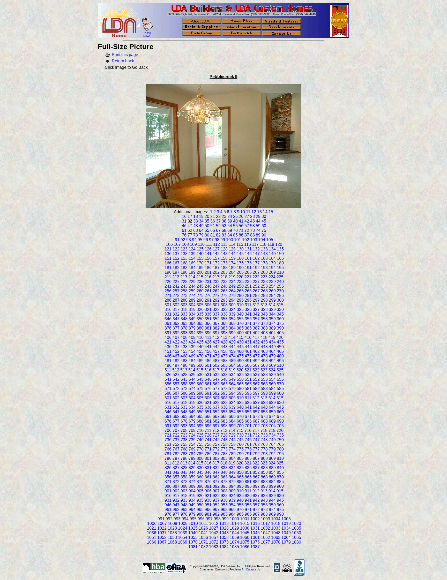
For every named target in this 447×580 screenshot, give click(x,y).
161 (248, 258)
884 (272, 481)
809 (272, 458)
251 (248, 286)
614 (272, 398)
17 (190, 216)
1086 (244, 547)
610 (240, 398)
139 (192, 253)
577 (216, 388)
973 (264, 509)
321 (208, 309)
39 (229, 221)
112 (216, 244)
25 (235, 216)
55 (235, 226)
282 (256, 295)
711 (208, 430)
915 (280, 491)
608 (224, 398)
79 (201, 235)
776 (248, 449)
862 (216, 477)
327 (256, 309)
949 (192, 505)
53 (224, 226)
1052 (162, 537)
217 (215, 277)
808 (264, 458)
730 (240, 435)
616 (168, 402)
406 (168, 337)
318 (184, 309)
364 (192, 323)
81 (212, 235)
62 (190, 230)
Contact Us (253, 569)
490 (240, 360)
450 (280, 347)
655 (240, 412)
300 (280, 300)
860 (200, 477)
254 (272, 286)
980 (200, 514)
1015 (244, 523)
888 (184, 486)
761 (248, 444)
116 (247, 244)
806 (248, 458)
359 (272, 319)
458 (224, 351)
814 (191, 463)
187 (216, 267)
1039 (182, 533)
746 (248, 440)
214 (191, 277)
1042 (213, 533)
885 (280, 481)
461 (248, 351)
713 (223, 430)
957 (256, 505)
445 (240, 347)
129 (232, 249)
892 (216, 486)
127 (216, 249)
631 (168, 407)
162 (256, 258)
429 (232, 342)
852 (256, 472)
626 (248, 402)
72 (246, 230)
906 (208, 491)
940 (240, 500)
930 (280, 495)
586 (168, 393)
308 (224, 305)
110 (201, 244)
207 (256, 272)
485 (200, 360)
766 (168, 449)
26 (241, 216)
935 (200, 500)
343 (264, 314)
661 (168, 416)
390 (280, 328)
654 (232, 412)
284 (272, 295)
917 (176, 495)
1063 (275, 537)
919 (192, 495)
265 (240, 291)
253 (264, 286)
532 (216, 374)
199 (192, 272)
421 (168, 342)
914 (272, 491)
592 (216, 393)
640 (240, 407)
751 (168, 444)
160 (240, 258)
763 (264, 444)
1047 (265, 533)
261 (208, 291)
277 (216, 295)
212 (175, 277)
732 (256, 435)
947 (176, 505)
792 (256, 454)
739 (192, 440)
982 (216, 514)
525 (280, 370)
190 (240, 267)
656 (248, 412)
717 (255, 430)
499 (192, 365)
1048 (275, 533)
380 (200, 328)
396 (208, 333)
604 (192, 398)
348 (184, 319)
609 (232, 398)
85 (235, 235)
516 (207, 370)
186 (208, 267)
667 (216, 416)
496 (168, 365)
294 (232, 300)
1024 (182, 528)
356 (248, 319)
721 (168, 435)
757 (216, 444)
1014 (234, 523)
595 (240, 393)
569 (272, 384)
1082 (203, 547)
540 (280, 374)
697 (216, 426)
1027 (213, 528)
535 (240, 374)
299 (272, 300)
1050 (296, 533)
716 (247, 430)
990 (280, 514)
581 (248, 388)
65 (207, 230)
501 (208, 365)
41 (241, 221)
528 (184, 374)
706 (168, 430)
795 (280, 454)
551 (248, 379)
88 (252, 235)
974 (272, 509)
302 (176, 305)
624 (232, 402)
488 (224, 360)
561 (208, 384)
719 (272, 430)
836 (248, 467)
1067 (162, 542)
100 (229, 240)
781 (168, 454)
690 (280, 421)
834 (232, 467)
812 (175, 463)
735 (280, 435)
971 (248, 509)
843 (184, 472)
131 (248, 249)
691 (168, 426)
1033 (275, 528)
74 (258, 230)
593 (224, 393)
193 (264, 267)
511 (168, 370)
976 (168, 514)
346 (168, 319)
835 (240, 467)
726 (208, 435)
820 (239, 463)
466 (168, 356)
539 (272, 374)
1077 (265, 542)
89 (258, 235)
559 (192, 384)
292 (216, 300)
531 (208, 374)
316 (168, 309)
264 (232, 291)
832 (216, 467)
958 (264, 505)
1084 (224, 547)
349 (192, 319)
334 (192, 314)
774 (232, 449)
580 (240, 388)
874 (192, 481)
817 (215, 463)
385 (240, 328)
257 (176, 291)
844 (192, 472)
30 (264, 216)
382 (216, 328)
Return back (123, 61)
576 (208, 388)
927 (256, 495)
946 (168, 505)
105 (269, 240)
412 (215, 337)
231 (208, 281)
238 (264, 281)
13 (259, 212)
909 (232, 491)
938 (224, 500)
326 (248, 309)
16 (184, 216)
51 (212, 226)
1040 (193, 533)
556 (168, 384)
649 (192, 412)
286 (168, 300)
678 (184, 421)
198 (184, 272)
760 (240, 444)
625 (240, 402)
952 (216, 505)
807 (256, 458)
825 (280, 463)
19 (201, 216)
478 (264, 356)
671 (248, 416)
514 (191, 370)
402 (256, 333)
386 (248, 328)
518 (223, 370)
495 (280, 360)
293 (224, 300)
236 (248, 281)
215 (199, 277)
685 (240, 421)
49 (201, 226)
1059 (234, 537)
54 (229, 226)
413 (223, 337)
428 (224, 342)
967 (216, 509)
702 (256, 426)
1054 (182, 537)
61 (184, 230)
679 (192, 421)
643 (264, 407)
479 (272, 356)
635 (200, 407)
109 (193, 244)
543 (184, 379)
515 (199, 370)
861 (208, 477)
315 (280, 305)
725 (200, 435)
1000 (234, 519)
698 (224, 426)
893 (224, 486)
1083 (213, 547)
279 (232, 295)
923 (224, 495)
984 (232, 514)
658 (264, 412)
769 (192, 449)
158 (224, 258)
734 (272, 435)
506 (248, 365)
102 (245, 240)
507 (256, 365)
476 (248, 356)
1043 (224, 533)
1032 (265, 528)
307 (216, 305)
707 (176, 430)
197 (176, 272)
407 (176, 337)
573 (184, 388)
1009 (183, 523)
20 (207, 216)
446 (248, 347)
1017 (265, 523)
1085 (234, 547)
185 (200, 267)
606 (208, 398)
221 (247, 277)
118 (263, 244)
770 (200, 449)
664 (192, 416)
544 (192, 379)
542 (176, 379)
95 (200, 240)
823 (263, 463)
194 (272, 267)
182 (176, 267)
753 (184, 444)
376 (168, 328)
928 (264, 495)
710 (200, 430)
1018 (275, 523)
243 (184, 286)
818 (223, 463)
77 (190, 235)
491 (248, 360)
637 (216, 407)
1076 (255, 542)
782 (176, 454)
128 (224, 249)
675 (280, 416)
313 (263, 305)
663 (184, 416)
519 (231, 370)
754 (192, 444)
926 (248, 495)
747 (256, 440)
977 (176, 514)
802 (216, 458)
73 (252, 230)
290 (200, 300)
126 (208, 249)
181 (168, 267)
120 (278, 244)
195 (280, 267)
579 (232, 388)
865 (240, 477)
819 (231, 463)
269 (272, 291)
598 (264, 393)
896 (248, 486)
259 (192, 291)
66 (212, 230)
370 (240, 323)
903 (184, 491)
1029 (234, 528)
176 (248, 263)
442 (216, 347)
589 (192, 393)
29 (258, 216)
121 (168, 249)
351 (208, 319)
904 (192, 491)
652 (216, 412)
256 (168, 291)
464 (272, 351)
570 (280, 384)
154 (192, 258)
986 (248, 514)
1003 (265, 519)
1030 (244, 528)
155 (200, 258)
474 (232, 356)
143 (224, 253)
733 (264, 435)
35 (207, 221)
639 (232, 407)
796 (168, 458)
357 (256, 319)
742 (216, 440)
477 (256, 356)
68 (224, 230)
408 (184, 337)
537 (256, 374)
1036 (151, 533)
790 (240, 454)
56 (241, 226)
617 (176, 402)
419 (272, 337)
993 (177, 519)
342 (256, 314)
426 (208, 342)
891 (208, 486)
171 (208, 263)
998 (217, 519)
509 (272, 365)
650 (200, 412)
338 (224, 314)
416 (247, 337)
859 (192, 477)
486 (208, 360)
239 (272, 281)
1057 (213, 537)
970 (240, 509)
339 (232, 314)
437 (176, 347)
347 (176, 319)
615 (280, 398)
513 (183, 370)
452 (176, 351)
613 (263, 398)
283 (264, 295)
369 (232, 323)
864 (232, 477)
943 (264, 500)
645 (280, 407)
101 (237, 240)
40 (235, 221)
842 (176, 472)
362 (176, 323)
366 (208, 323)
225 (280, 277)
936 (208, 500)
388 (264, 328)
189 (232, 267)
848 (224, 472)
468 (184, 356)
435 (280, 342)
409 (192, 337)
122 (176, 249)
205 (240, 272)
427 (216, 342)
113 (224, 244)
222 (255, 277)
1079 (286, 542)
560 (200, 384)
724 (192, 435)
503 (224, 365)
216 (207, 277)
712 (215, 430)
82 (218, 235)
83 (224, 235)
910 (240, 491)
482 (176, 360)
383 (224, 328)
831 (208, 467)
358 (264, 319)
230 (200, 281)
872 (176, 481)
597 (256, 393)
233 (224, 281)
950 (200, 505)
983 (224, 514)
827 (176, 467)
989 (272, 514)
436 (168, 347)
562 (216, 384)
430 (240, 342)
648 (184, 412)
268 (264, 291)
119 (270, 244)
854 (272, 472)
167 (176, 263)
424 (192, 342)
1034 (286, 528)
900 (280, 486)
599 (272, 393)
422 (176, 342)
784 (192, 454)
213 (183, 277)
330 (280, 309)
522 (255, 370)
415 (239, 337)
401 (248, 333)
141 (208, 253)
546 (208, 379)
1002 (255, 519)
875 (200, 481)
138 (184, 253)
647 (176, 412)
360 (280, 319)
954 (232, 505)
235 (240, 281)
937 (216, 500)
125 (200, 249)
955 (240, 505)
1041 (203, 533)
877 (216, 481)
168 (184, 263)
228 (184, 281)
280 (240, 295)
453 (184, 351)
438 (184, 347)
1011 (203, 523)
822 (255, 463)
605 (200, 398)
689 (272, 421)
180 (280, 263)
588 (184, 393)
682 (216, 421)
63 (195, 230)
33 (195, 221)
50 (207, 226)
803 (224, 458)
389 (272, 328)
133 (264, 249)
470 (200, 356)
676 (168, 421)
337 (216, 314)
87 (246, 235)
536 (248, 374)
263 (224, 291)
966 (208, 509)
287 (176, 300)
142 (216, 253)
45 (264, 221)
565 (240, 384)
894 (232, 486)
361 (168, 323)
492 (256, 360)
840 (280, 467)
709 (192, 430)
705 (280, 426)
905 (200, 491)
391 (168, 333)
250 (240, 286)
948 (184, 505)
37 (218, 221)
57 (246, 226)
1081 (193, 547)
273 (184, 295)
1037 (162, 533)
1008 (172, 523)
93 (188, 240)
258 (184, 291)
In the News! (147, 34)
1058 (224, 537)
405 (280, 333)
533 (224, 374)
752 (176, 444)
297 (256, 300)
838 (264, 467)
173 (224, 263)
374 (272, 323)
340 (240, 314)
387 (256, 328)
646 (168, 412)
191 (248, 267)
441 (208, 347)
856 (168, 477)
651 (208, 412)
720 (280, 430)
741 (208, 440)
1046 (255, 533)
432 (256, 342)
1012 (213, 523)
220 (239, 277)
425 (200, 342)
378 (184, 328)
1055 (193, 537)
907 (216, 491)
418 (263, 337)
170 (200, 263)
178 (264, 263)
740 (200, 440)
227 (176, 281)
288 (184, 300)
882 (256, 481)
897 (256, 486)
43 (252, 221)
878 (224, 481)
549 (232, 379)
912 (255, 491)
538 (264, 374)
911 (248, 491)
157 (216, 258)
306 (208, 305)
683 (224, 421)
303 (184, 305)
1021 (151, 528)
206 (248, 272)
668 (224, 416)
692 (176, 426)
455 (200, 351)
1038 (172, 533)
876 (208, 481)
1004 (275, 519)
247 (216, 286)
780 (280, 449)
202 (216, 272)
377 (176, 328)
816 (207, 463)
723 (184, 435)
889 (192, 486)
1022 (162, 528)
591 (208, 393)
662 (176, 416)
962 (176, 509)
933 (184, 500)
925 (240, 495)
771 (208, 449)
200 (200, 272)
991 (161, 519)
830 (200, 467)
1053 (172, 537)
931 (168, 500)
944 (272, 500)
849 (232, 472)
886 (168, 486)
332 (176, 314)
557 (176, 384)
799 (192, 458)
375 (280, 323)
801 (208, 458)
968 (224, 509)
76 (184, 235)
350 (200, 319)
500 (200, 365)
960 (280, 505)
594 (232, 393)
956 (248, 505)
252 (256, 286)
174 (232, 263)
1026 (203, 528)
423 (184, 342)
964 (192, 509)
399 (232, 333)
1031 (255, 528)
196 (168, 272)
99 (222, 240)
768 (184, 449)
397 (216, 333)
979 (192, 514)
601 (168, 398)
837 (256, 467)
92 (183, 240)
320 (200, 309)
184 (192, 267)
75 (264, 230)
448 (264, 347)
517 (215, 370)
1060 (244, 537)
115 (239, 244)
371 (248, 323)
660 (280, 412)
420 (280, 337)
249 (232, 286)
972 (256, 509)
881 (248, 481)
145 (240, 253)
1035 (296, 528)
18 (195, 216)
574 (192, 388)
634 (192, 407)
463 (264, 351)
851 (248, 472)
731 (248, 435)
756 (208, 444)
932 (176, 500)
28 (252, 216)
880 (240, 481)
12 (253, 212)
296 (248, 300)
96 (205, 240)
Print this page (125, 54)
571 (168, 388)
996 (201, 519)
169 (192, 263)
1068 (172, 542)
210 (280, 272)
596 (248, 393)
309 (232, 305)
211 (168, 277)
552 (256, 379)
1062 (265, 537)
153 (184, 258)
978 (184, 514)
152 (176, 258)
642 (256, 407)
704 (272, 426)
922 (216, 495)
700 (240, 426)
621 (208, 402)
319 (192, 309)
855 (280, 472)
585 (280, 388)
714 (231, 430)
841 (168, 472)
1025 (193, 528)
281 (248, 295)
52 (218, 226)
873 (184, 481)
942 (256, 500)
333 (184, 314)
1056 (203, 537)
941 (248, 500)
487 (216, 360)
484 (192, 360)
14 (265, 212)
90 (264, 235)
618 (184, 402)
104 (261, 240)
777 (256, 449)
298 (264, 300)
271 (168, 295)
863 (224, 477)
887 (176, 486)
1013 (224, 523)
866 (248, 477)
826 (168, 467)
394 (192, 333)
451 (168, 351)
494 (272, 360)
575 (200, 388)
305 (200, 305)
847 (216, 472)
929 (272, 495)
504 (232, 365)
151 (168, 258)
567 (256, 384)
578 (224, 388)
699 (232, 426)
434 (272, 342)
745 (240, 440)
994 (185, 519)
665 (200, 416)
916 (168, 495)
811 (168, 463)
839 (272, 467)
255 (280, 286)
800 (200, 458)
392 (176, 333)
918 (184, 495)
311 (248, 305)
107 (177, 244)
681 (208, 421)
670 (240, 416)
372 (256, 323)
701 (248, 426)
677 (176, 421)
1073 (224, 542)
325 (240, 309)
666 (208, 416)
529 (192, 374)
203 (224, 272)
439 (192, 347)
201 (208, 272)
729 (232, 435)
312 (255, 305)
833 (224, 467)
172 (216, 263)
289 (192, 300)
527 (176, 374)
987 (256, 514)
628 (264, 402)
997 (209, 519)
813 (183, 463)
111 (209, 244)
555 (280, 379)
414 (231, 337)
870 (280, 477)
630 (280, 402)
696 (208, 426)
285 (280, 295)
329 (272, 309)
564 (232, 384)
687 (256, 421)
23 (224, 216)
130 (240, 249)
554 (272, 379)
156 (208, 258)
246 (208, 286)
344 (272, 314)
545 (200, 379)
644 (272, 407)
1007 (162, 523)
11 (248, 212)
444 (232, 347)
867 (256, 477)
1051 (151, 537)
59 (258, 226)
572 (176, 388)
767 (176, 449)
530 (200, 374)
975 (280, 509)
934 (192, 500)
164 (272, 258)
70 (235, 230)
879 (232, 481)
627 (256, 402)
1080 (296, 542)
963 (184, 509)
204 (232, 272)
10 (242, 212)
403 (264, 333)
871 (168, 481)
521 (247, 370)
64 (201, 230)
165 (280, 258)
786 (208, 454)
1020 (296, 523)
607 (216, 398)
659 (272, 412)
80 (207, 235)
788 (224, 454)
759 (232, 444)
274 (192, 295)
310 (240, 305)
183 (184, 267)
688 (264, 421)
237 (256, 281)
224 (272, 277)
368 (224, 323)
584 (272, 388)
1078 (275, 542)
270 (280, 291)
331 (168, 314)
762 (256, 444)
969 (232, 509)
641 (248, 407)
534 (232, 374)
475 (240, 356)
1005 (286, 519)
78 (195, 235)
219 (231, 277)
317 (176, 309)
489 (232, 360)
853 (264, 472)
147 (256, 253)
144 (232, 253)
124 (192, 249)
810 (280, 458)
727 (216, 435)
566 (248, 384)
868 (264, 477)
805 (240, 458)
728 (224, 435)
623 (224, 402)
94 (194, 240)
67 (218, 230)
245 (200, 286)
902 (176, 491)
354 (232, 319)
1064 (286, 537)
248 (224, 286)
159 (232, 258)
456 (208, 351)
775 (240, 449)
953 (224, 505)
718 (263, 430)
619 (192, 402)
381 (208, 328)
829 (192, 467)
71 (241, 230)
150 (280, 253)
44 (258, 221)
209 (272, 272)
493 (264, 360)
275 (200, 295)
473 (224, 356)
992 (169, 519)
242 (176, 286)
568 (264, 384)
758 (224, 444)
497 (176, 365)
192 (256, 267)
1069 (182, 542)
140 (200, 253)
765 (280, 444)
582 (256, 388)
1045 (244, 533)
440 (200, 347)
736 (168, 440)
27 (246, 216)
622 (216, 402)
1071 (203, 542)
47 (190, 226)
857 (176, 477)
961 (168, 509)
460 (240, 351)
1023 (172, 528)
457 (216, 351)
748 (264, 440)
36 (212, 221)
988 (264, 514)
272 (176, 295)
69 (229, 230)
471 (208, 356)
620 (200, 402)
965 (200, 509)
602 (176, 398)
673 (264, 416)
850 (240, 472)
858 (184, 477)
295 (240, 300)
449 (272, 347)
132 (256, 249)
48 (195, 226)
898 (264, 486)
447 (256, 347)
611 (248, 398)
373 (264, 323)
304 (192, 305)
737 (176, 440)
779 (272, 449)
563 (224, 384)
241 (168, 286)
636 (208, 407)
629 (272, 402)
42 (246, 221)
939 (232, 500)
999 (225, 519)
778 (264, 449)
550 (240, 379)
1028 (224, 528)
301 (168, 305)
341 (248, 314)
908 (224, 491)
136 (168, 253)
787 (216, 454)
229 (192, 281)
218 (223, 277)
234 (232, 281)
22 (218, 216)
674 (272, 416)
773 (224, 449)
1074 (234, 542)
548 (224, 379)
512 (175, 370)
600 (280, 393)
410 (200, 337)
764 (272, 444)
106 (169, 244)
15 (271, 212)
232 (216, 281)
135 (280, 249)
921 (208, 495)
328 (264, 309)
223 (263, 277)
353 (224, 319)
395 (200, 333)
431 (248, 342)
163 (264, 258)
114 (232, 244)
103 (253, 240)
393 (184, 333)
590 (200, 393)
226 (168, 281)
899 (272, 486)
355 (240, 319)
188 (224, 267)
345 (280, 314)
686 (248, 421)
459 (232, 351)
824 (272, 463)
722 (176, 435)
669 (232, 416)
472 (216, 356)
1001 (244, 519)
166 (168, 263)
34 (201, 221)
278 (224, 295)
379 (192, 328)
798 (184, 458)
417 (255, 337)
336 (208, 314)
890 (200, 486)
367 (216, 323)
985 (240, 514)
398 (224, 333)
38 (224, 221)
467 (176, 356)
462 (256, 351)
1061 (255, 537)
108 (185, 244)
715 (239, 430)
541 (168, 379)
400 (240, 333)
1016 (255, 523)
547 (216, 379)
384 (232, 328)
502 (216, 365)
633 (184, 407)
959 (272, 505)
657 (256, 412)
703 (264, 426)
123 (184, 249)
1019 (286, 523)
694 (192, 426)
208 (264, 272)
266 (248, 291)
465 (280, 351)
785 (200, 454)
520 (239, 370)
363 (184, 323)
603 (184, 398)
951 (208, 505)
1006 (152, 523)
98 (217, 240)
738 (184, 440)
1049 (286, 533)
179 (272, 263)
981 (208, 514)
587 (176, 393)
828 (184, 467)
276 (208, 295)
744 (232, 440)
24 (229, 216)
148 (264, 253)
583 (264, 388)
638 (224, 407)
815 (199, 463)
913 (263, 491)
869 (272, 477)
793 (264, 454)
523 (263, 370)
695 (200, 426)
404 (272, 333)
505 (240, 365)
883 (264, 481)
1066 (151, 542)
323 (224, 309)
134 (272, 249)
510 (280, 365)
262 (216, 291)
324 (232, 309)
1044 (234, 533)
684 (232, 421)
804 (232, 458)
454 (192, 351)
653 (224, 412)
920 (200, 495)
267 (256, 291)
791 (248, 454)
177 (256, 263)
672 (256, 416)
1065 (296, 537)
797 (176, 458)
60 (264, 226)
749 (272, 440)
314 (272, 305)
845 (200, 472)
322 (216, 309)
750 (280, 440)
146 (248, 253)
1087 (255, 547)
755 (200, 444)
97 (211, 240)
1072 (213, 542)
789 (232, 454)
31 (184, 221)
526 (168, 374)
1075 (244, 542)
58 (252, 226)
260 (200, 291)
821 (247, 463)
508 (264, 365)
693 (184, 426)
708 (184, 430)
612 (255, 398)
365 (200, 323)
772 (216, 449)
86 (241, 235)
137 (176, 253)
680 (200, 421)
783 (184, 454)
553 (264, 379)
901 (168, 491)
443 (224, 347)
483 (184, 360)
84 (229, 235)
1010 (193, 523)
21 (212, 216)
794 (272, 454)
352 (216, 319)
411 (208, 337)
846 (208, 472)
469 (192, 356)
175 (240, 263)
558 (184, 384)
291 (208, 300)
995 (193, 519)
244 (192, 286)
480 (280, 356)
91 (177, 240)
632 (176, 407)
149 (272, 253)
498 (184, 365)
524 (272, 370)
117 (255, 244)
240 (280, 281)
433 (264, 342)
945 (280, 500)
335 (200, 314)
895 (240, 486)
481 (168, 360)
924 (232, 495)
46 (184, 226)
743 (224, 440)
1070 (193, 542)
